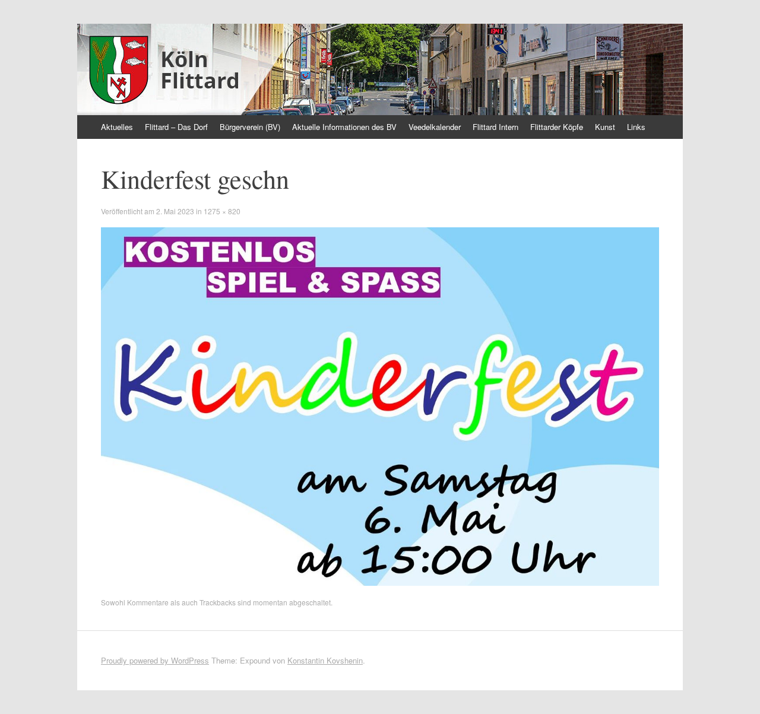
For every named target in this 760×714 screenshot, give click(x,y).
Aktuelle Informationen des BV (344, 126)
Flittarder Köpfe (556, 126)
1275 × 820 (222, 211)
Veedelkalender (434, 126)
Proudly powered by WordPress (155, 660)
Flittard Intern (495, 126)
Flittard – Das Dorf (176, 126)
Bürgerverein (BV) (250, 126)
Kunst (605, 126)
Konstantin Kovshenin (325, 660)
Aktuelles (117, 126)
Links (636, 126)
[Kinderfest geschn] (380, 582)
